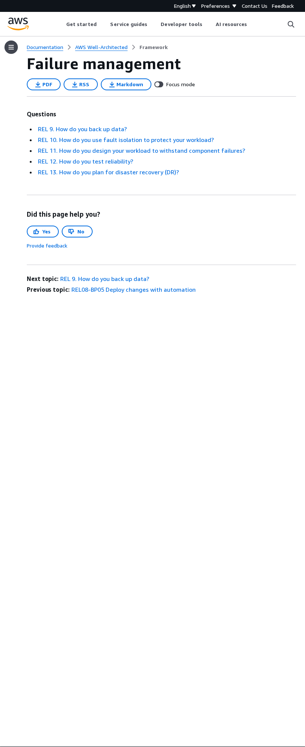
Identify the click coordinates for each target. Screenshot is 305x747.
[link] (153, 47)
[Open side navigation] (11, 47)
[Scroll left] (60, 24)
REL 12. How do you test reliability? (85, 161)
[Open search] (291, 24)
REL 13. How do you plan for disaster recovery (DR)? (108, 172)
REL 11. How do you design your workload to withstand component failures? (141, 150)
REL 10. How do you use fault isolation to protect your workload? (126, 139)
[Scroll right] (252, 24)
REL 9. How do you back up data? (82, 129)
